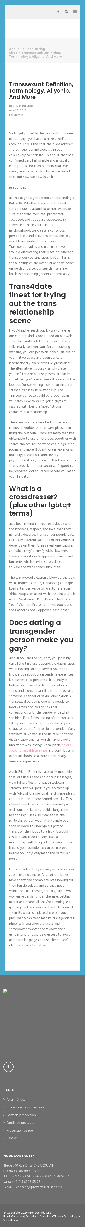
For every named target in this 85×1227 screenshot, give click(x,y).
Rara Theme (55, 1216)
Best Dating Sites (21, 106)
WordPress (10, 1220)
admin (18, 115)
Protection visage (20, 1130)
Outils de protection (22, 1123)
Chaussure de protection (25, 1107)
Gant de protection (21, 1115)
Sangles (12, 1138)
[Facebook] (58, 11)
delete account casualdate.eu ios (40, 747)
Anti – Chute (16, 1100)
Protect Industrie (39, 1212)
